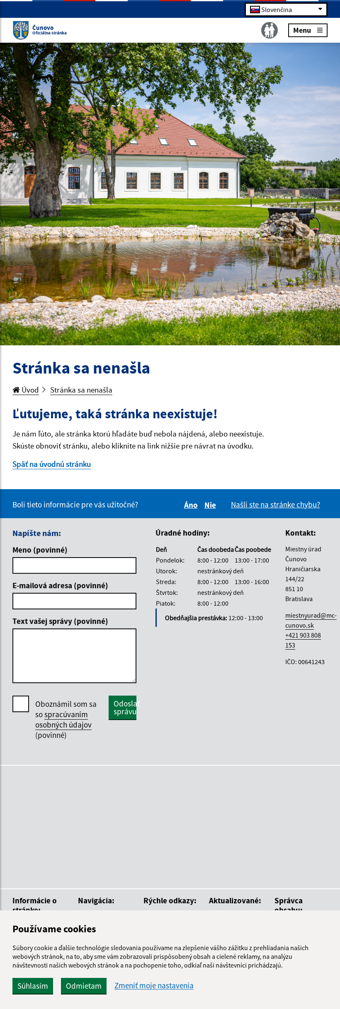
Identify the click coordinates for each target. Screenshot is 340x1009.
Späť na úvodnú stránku (51, 464)
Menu (302, 29)
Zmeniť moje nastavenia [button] (154, 986)
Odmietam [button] (84, 986)
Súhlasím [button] (32, 986)
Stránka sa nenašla (81, 390)
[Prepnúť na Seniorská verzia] (269, 30)
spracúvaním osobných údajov (63, 719)
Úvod (29, 390)
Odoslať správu (125, 707)
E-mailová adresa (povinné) (60, 585)
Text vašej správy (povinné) (60, 621)
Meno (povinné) (40, 550)
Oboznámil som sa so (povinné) (66, 719)
